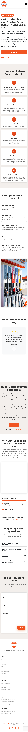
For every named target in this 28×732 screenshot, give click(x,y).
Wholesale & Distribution (7, 701)
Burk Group (6, 723)
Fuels (2, 666)
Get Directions (7, 57)
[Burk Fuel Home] (4, 4)
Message (5, 613)
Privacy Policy (4, 676)
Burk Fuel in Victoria (6, 713)
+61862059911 (18, 429)
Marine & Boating (5, 704)
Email (5, 605)
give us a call (19, 519)
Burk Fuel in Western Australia (8, 711)
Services (3, 664)
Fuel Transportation (6, 687)
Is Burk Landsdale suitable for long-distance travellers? (12, 561)
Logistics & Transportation (8, 699)
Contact (3, 673)
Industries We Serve (6, 669)
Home (2, 659)
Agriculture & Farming (6, 697)
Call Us (15, 52)
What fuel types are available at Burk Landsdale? (13, 555)
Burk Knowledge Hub (6, 671)
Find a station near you (7, 716)
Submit (21, 627)
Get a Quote (14, 425)
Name (5, 598)
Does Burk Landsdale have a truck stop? (12, 549)
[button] (14, 374)
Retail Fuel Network (6, 689)
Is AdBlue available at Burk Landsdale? (10, 543)
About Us (3, 662)
